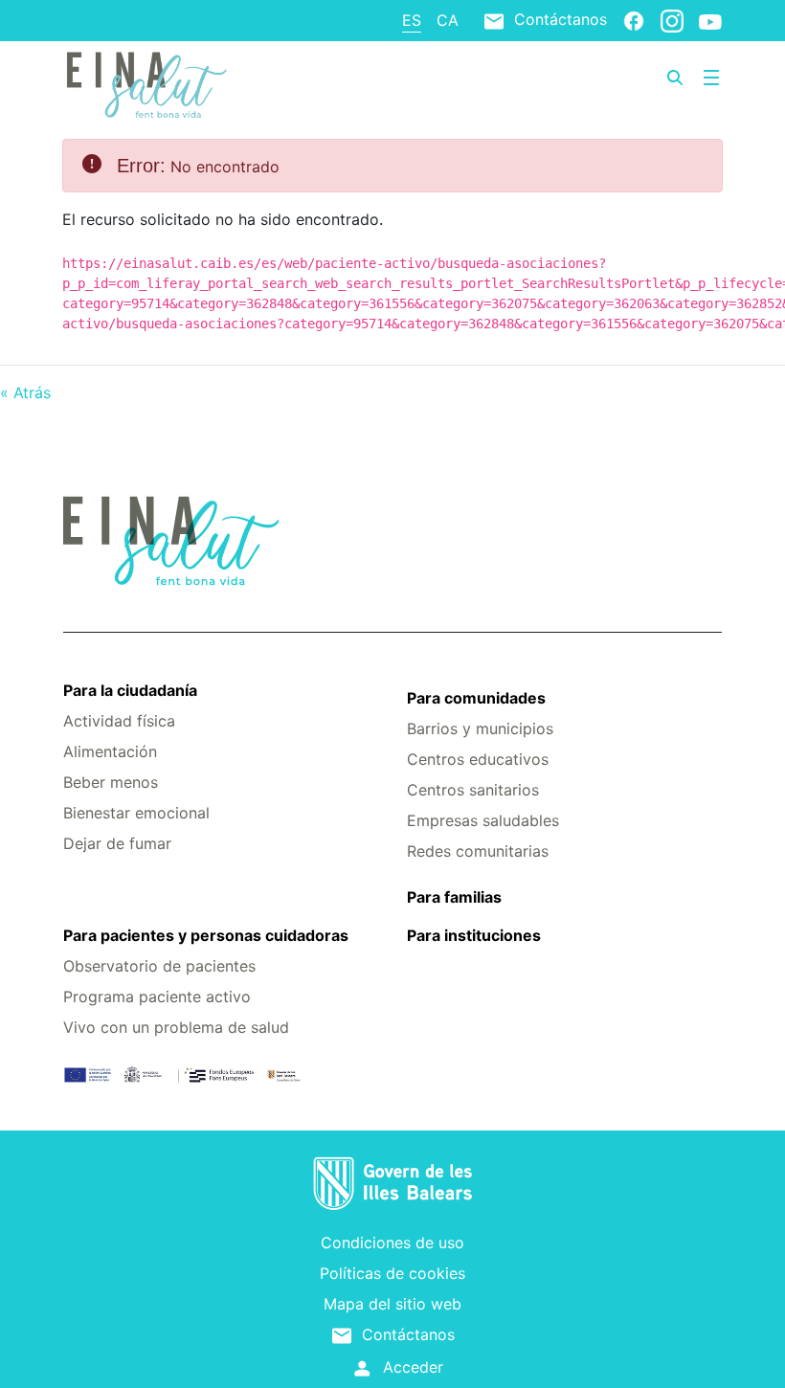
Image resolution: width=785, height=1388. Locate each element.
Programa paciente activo (157, 996)
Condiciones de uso (392, 1242)
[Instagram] (672, 20)
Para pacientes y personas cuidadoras (205, 935)
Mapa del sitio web (392, 1303)
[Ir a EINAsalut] (173, 82)
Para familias (454, 897)
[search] (675, 77)
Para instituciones (474, 935)
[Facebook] (633, 20)
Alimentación (110, 751)
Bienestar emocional (136, 812)
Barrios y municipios (480, 728)
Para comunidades (476, 697)
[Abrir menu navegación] (711, 77)
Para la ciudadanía (130, 690)
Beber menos (110, 782)
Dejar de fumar (117, 843)
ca (448, 20)
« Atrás (25, 392)
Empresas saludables (483, 820)
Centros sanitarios (473, 789)
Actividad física (119, 720)
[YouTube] (710, 21)
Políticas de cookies (392, 1273)
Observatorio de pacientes (159, 965)
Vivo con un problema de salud (176, 1027)
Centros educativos (478, 759)
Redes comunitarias (478, 851)
